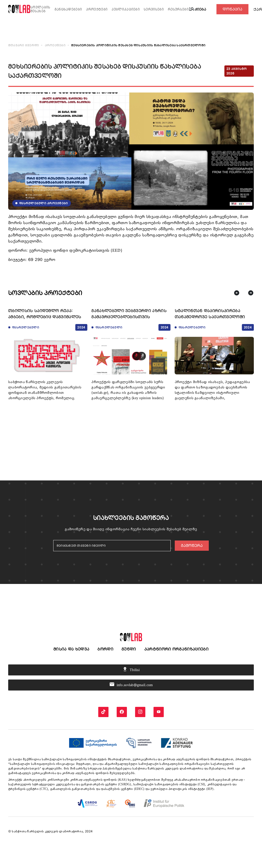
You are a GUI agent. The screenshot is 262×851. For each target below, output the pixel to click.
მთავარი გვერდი (23, 45)
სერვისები (154, 9)
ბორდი (105, 649)
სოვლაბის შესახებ (40, 9)
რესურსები (178, 9)
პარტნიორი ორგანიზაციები (176, 649)
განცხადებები (68, 9)
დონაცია (232, 9)
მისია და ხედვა (71, 649)
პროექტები (96, 9)
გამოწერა (192, 545)
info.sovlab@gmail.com (131, 684)
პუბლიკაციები (126, 9)
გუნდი (129, 649)
